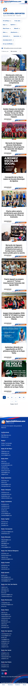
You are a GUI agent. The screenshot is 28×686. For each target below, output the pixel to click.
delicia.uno (4, 541)
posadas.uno (4, 525)
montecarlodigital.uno (7, 604)
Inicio (3, 684)
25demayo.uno (5, 451)
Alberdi (17, 28)
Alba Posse (7, 28)
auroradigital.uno (5, 455)
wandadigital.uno (5, 581)
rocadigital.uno (5, 639)
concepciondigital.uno (7, 531)
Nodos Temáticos (6, 445)
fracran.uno (4, 567)
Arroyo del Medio (8, 44)
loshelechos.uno (5, 622)
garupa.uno (4, 523)
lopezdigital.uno (5, 472)
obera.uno (4, 623)
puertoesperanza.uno (7, 579)
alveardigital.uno (5, 614)
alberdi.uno (4, 612)
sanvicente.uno (5, 569)
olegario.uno (4, 474)
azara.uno (4, 482)
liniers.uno (4, 545)
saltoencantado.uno (6, 498)
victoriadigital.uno (6, 547)
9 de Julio (18, 20)
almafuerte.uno (5, 463)
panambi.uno (4, 625)
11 (23, 397)
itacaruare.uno (5, 655)
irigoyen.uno (4, 557)
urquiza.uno (4, 645)
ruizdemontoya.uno (6, 596)
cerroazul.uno (5, 468)
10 (19, 397)
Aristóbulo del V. (8, 40)
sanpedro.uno (5, 666)
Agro (5, 24)
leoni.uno (3, 592)
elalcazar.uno (5, 589)
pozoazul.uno (5, 665)
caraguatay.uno (5, 602)
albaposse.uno (5, 453)
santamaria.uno (5, 533)
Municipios (10, 684)
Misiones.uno (4, 437)
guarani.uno (4, 620)
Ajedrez (13, 24)
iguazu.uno (4, 575)
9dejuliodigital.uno (6, 540)
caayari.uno (4, 467)
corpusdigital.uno (6, 635)
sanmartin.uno (5, 627)
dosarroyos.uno (5, 470)
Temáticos (17, 684)
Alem (5, 32)
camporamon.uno (6, 616)
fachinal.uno (4, 521)
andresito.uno (5, 553)
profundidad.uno (5, 513)
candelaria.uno (5, 506)
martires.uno (4, 511)
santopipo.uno (5, 643)
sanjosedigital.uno (6, 484)
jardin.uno (4, 637)
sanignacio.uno (5, 641)
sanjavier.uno (4, 658)
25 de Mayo (7, 20)
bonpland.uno (5, 504)
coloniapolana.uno (6, 633)
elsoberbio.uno (5, 565)
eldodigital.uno (5, 543)
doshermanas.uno (6, 555)
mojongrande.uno (6, 656)
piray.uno (3, 606)
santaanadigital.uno (6, 515)
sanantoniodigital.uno (7, 559)
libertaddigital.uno (6, 577)
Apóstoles (17, 36)
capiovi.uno (4, 587)
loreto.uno (4, 510)
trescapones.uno (5, 486)
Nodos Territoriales (6, 443)
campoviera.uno (5, 618)
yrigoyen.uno (4, 646)
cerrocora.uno (5, 508)
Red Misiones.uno (6, 435)
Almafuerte (14, 32)
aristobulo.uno (5, 492)
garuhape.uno (5, 591)
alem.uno (3, 461)
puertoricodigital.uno (6, 594)
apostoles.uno (5, 480)
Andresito (6, 36)
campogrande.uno (6, 494)
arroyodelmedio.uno (6, 465)
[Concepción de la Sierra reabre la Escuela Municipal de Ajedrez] (14, 172)
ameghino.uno (5, 653)
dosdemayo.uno (5, 496)
